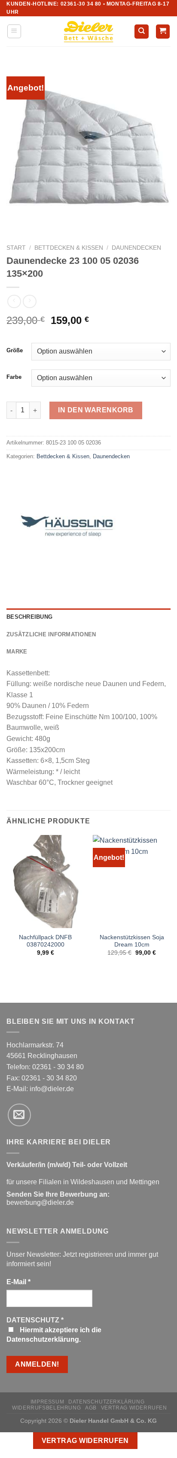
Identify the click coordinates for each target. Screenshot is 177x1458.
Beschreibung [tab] (29, 617)
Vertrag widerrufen (134, 1408)
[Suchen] (141, 31)
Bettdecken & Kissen (68, 248)
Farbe (13, 377)
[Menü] (14, 31)
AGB (91, 1408)
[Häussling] (66, 535)
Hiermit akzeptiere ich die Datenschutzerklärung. (53, 1334)
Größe (14, 351)
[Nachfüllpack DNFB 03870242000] (45, 881)
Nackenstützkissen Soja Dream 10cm (132, 941)
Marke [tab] (16, 651)
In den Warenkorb (96, 410)
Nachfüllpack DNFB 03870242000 (45, 941)
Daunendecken (136, 248)
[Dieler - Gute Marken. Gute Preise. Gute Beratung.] (88, 32)
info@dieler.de (52, 1088)
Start (16, 248)
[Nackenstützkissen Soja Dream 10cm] (132, 881)
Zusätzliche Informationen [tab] (51, 634)
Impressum (47, 1402)
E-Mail (18, 1282)
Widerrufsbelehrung (46, 1408)
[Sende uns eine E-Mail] (19, 1115)
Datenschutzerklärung (106, 1402)
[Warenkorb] (163, 31)
